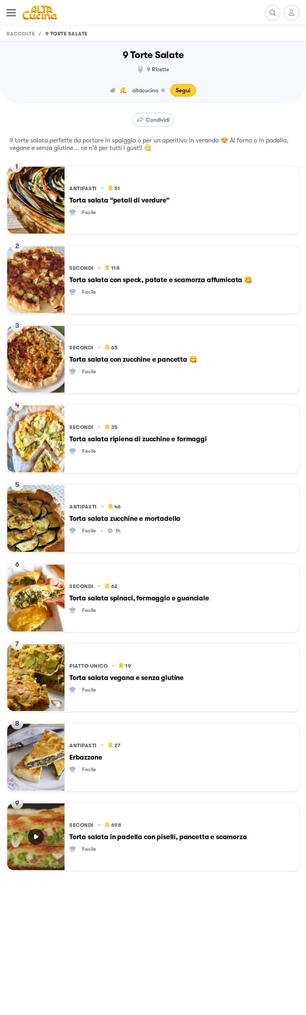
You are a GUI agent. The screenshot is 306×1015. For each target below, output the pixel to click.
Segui (183, 90)
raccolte (20, 34)
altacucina (145, 90)
